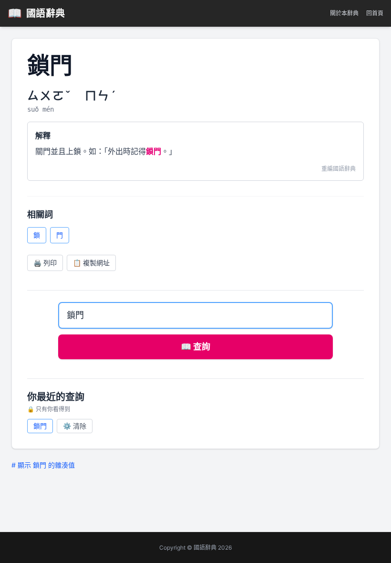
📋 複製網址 (91, 263)
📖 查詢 (195, 347)
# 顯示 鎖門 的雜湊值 (43, 465)
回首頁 (374, 13)
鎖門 (40, 426)
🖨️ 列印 (45, 263)
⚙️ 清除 (74, 426)
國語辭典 (36, 13)
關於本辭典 (344, 13)
